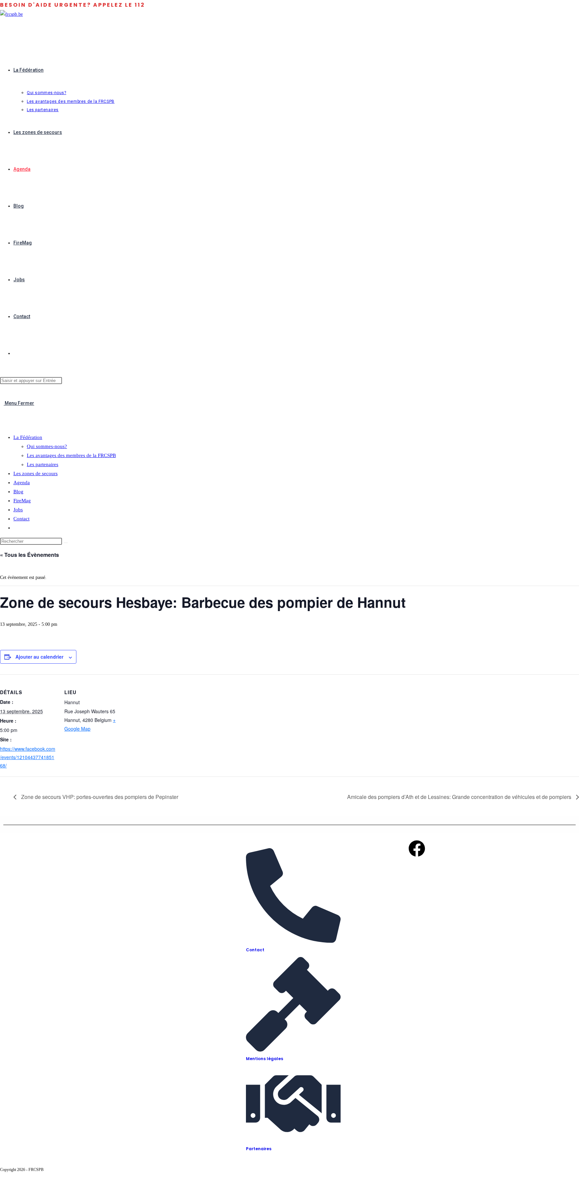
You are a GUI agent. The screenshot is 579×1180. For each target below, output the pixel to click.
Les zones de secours (35, 473)
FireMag (22, 500)
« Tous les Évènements (29, 555)
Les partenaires (42, 464)
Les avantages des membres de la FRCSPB (71, 455)
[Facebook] (416, 848)
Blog (18, 491)
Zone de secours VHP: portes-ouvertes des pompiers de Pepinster (99, 797)
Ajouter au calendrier (39, 656)
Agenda (21, 482)
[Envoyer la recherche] (65, 542)
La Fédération (27, 437)
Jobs (18, 509)
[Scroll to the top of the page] (2, 1175)
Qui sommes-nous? (47, 446)
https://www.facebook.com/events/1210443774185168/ (27, 757)
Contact (21, 518)
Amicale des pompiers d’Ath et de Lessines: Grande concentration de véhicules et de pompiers (460, 797)
